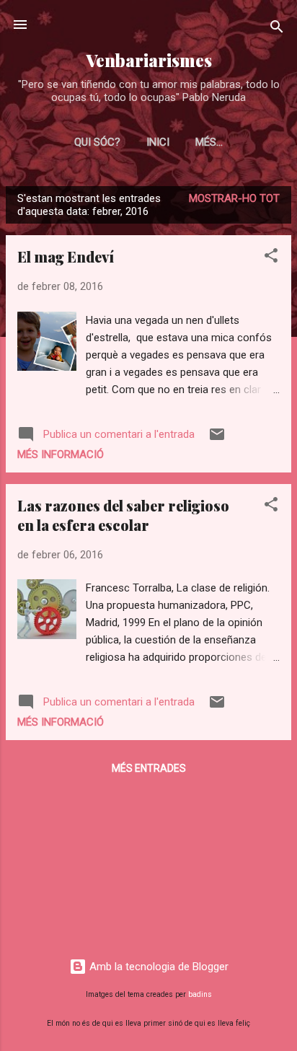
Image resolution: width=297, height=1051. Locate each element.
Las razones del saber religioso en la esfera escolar (123, 515)
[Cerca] (276, 29)
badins (200, 994)
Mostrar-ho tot (234, 198)
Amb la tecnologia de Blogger (158, 966)
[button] (271, 258)
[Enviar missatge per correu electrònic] (217, 439)
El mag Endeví (65, 256)
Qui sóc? (97, 142)
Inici (157, 142)
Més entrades (149, 768)
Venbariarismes (149, 60)
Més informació (60, 454)
